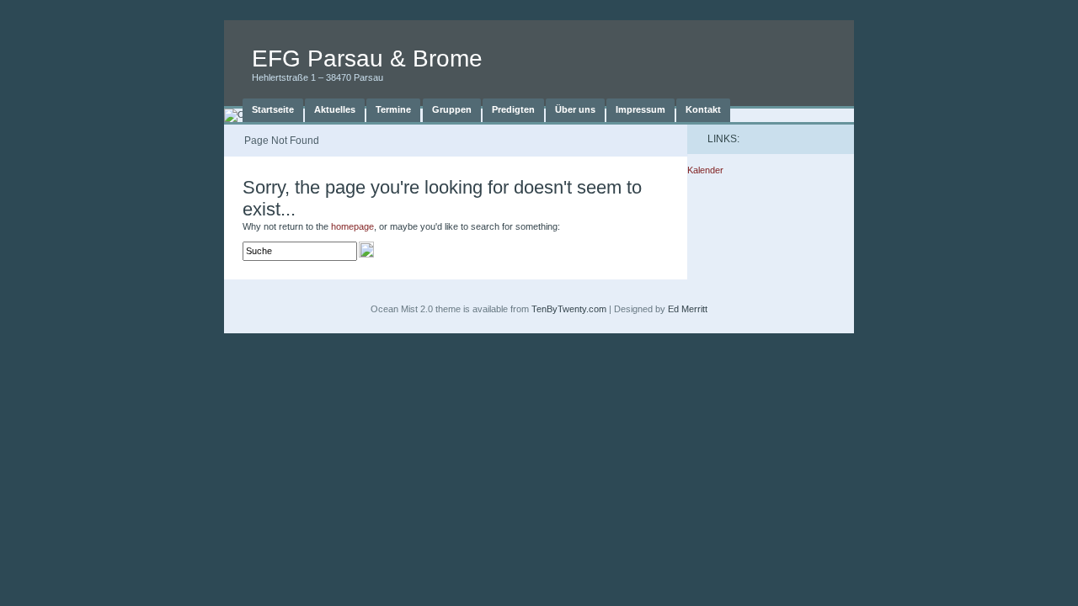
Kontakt (703, 109)
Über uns (575, 109)
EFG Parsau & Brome (367, 58)
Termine (393, 109)
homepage (352, 226)
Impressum (640, 109)
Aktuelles (334, 109)
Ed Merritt (687, 309)
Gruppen (452, 109)
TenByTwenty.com (568, 309)
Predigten (513, 109)
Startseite (273, 109)
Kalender (705, 170)
